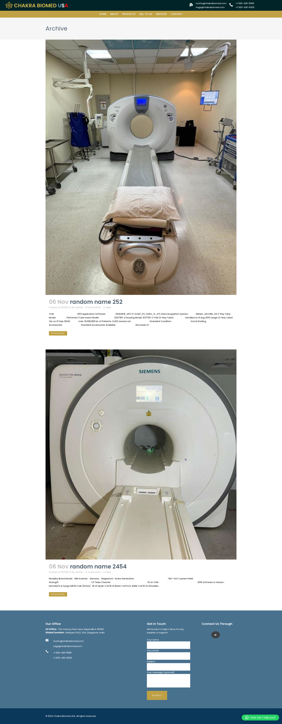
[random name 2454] (141, 454)
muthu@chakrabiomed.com (68, 641)
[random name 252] (141, 167)
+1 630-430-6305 (62, 657)
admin (79, 307)
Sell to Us (145, 14)
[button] (260, 717)
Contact (177, 14)
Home (102, 14)
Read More (58, 333)
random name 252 (96, 302)
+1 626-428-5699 (62, 652)
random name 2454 (98, 566)
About (114, 14)
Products (128, 14)
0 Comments (93, 307)
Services (161, 14)
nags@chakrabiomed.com (67, 646)
